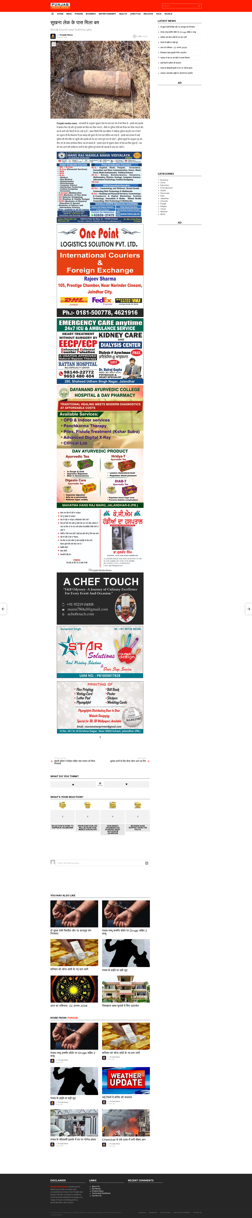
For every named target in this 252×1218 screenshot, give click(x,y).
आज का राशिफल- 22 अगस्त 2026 (68, 1005)
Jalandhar (164, 198)
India (69, 14)
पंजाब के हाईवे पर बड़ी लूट (115, 970)
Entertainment (107, 14)
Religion (148, 14)
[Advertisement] (100, 745)
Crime (162, 183)
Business (91, 14)
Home (60, 14)
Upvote (73, 784)
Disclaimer (96, 1189)
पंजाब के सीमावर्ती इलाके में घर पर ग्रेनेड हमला (73, 1139)
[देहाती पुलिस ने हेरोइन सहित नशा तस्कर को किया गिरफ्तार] (3, 609)
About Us (96, 1186)
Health (123, 14)
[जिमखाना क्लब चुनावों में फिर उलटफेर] (126, 989)
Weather (164, 212)
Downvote (126, 784)
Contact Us (96, 1196)
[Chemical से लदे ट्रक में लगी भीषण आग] (126, 1122)
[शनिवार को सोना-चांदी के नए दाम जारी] (74, 952)
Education (164, 185)
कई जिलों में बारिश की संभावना (117, 1097)
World (168, 14)
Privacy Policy (97, 1191)
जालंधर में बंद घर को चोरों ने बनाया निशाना (175, 57)
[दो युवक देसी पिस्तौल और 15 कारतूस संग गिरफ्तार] (74, 913)
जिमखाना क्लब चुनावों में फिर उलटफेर (120, 1005)
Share (54, 44)
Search (199, 6)
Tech (158, 14)
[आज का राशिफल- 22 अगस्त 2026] (74, 989)
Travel (163, 209)
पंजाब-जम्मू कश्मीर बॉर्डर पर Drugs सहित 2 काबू (124, 932)
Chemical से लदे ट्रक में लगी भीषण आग (124, 1139)
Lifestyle (135, 14)
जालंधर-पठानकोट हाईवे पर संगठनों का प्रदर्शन (176, 73)
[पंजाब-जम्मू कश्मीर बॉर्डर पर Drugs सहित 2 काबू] (126, 913)
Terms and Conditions (101, 1193)
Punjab (79, 14)
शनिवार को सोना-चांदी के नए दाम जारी (69, 969)
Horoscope (165, 193)
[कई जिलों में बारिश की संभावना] (126, 1080)
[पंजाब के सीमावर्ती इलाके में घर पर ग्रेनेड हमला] (74, 1122)
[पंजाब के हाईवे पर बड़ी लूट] (126, 953)
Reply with (146, 863)
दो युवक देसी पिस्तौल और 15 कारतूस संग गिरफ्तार (70, 932)
